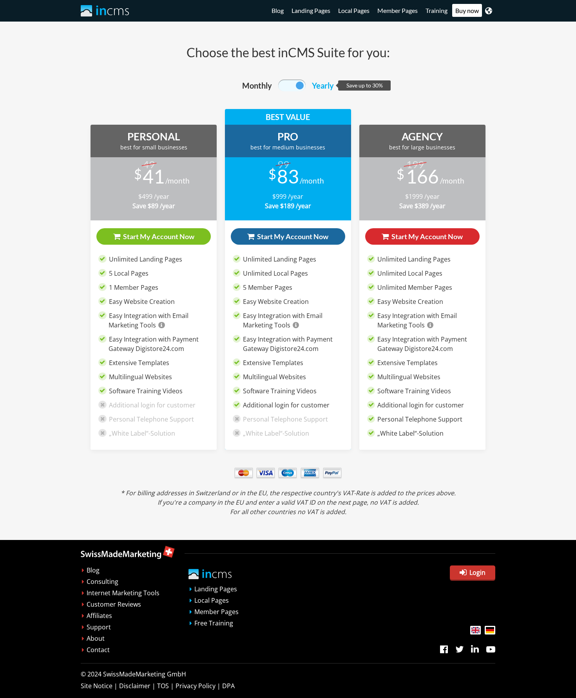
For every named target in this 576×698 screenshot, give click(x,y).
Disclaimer (134, 686)
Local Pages (354, 10)
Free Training (213, 623)
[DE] (490, 630)
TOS (163, 686)
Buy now (467, 10)
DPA (228, 686)
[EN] (475, 630)
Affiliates (99, 615)
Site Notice (96, 686)
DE (490, 630)
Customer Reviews (114, 604)
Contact (98, 649)
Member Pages (397, 10)
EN (475, 630)
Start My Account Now (158, 236)
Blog (278, 10)
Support (99, 627)
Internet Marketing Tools (123, 593)
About (96, 638)
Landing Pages (311, 10)
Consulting (102, 581)
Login (477, 572)
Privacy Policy (196, 686)
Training (436, 10)
